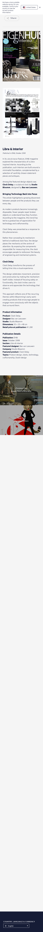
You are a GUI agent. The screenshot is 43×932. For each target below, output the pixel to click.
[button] (16, 926)
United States (31, 7)
